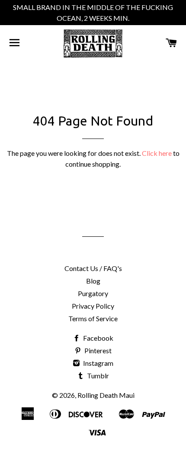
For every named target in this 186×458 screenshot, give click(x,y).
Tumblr (97, 375)
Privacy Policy (93, 306)
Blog (93, 281)
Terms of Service (93, 318)
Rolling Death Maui (106, 395)
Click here (157, 153)
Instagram (97, 363)
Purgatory (93, 293)
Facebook (97, 338)
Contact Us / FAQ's (93, 268)
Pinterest (97, 350)
